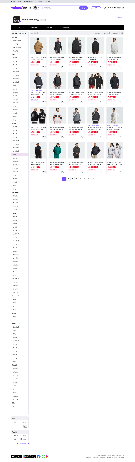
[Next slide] (45, 45)
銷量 (122, 33)
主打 (18, 28)
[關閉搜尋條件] (38, 8)
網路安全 (109, 457)
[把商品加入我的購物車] (44, 67)
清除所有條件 (23, 443)
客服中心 (88, 457)
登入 (95, 8)
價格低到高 (107, 33)
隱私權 (115, 457)
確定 (25, 426)
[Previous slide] (31, 45)
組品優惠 (66, 28)
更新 (122, 455)
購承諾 (120, 17)
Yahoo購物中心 (21, 8)
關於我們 (95, 457)
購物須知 (102, 457)
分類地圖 (121, 457)
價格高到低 (115, 33)
